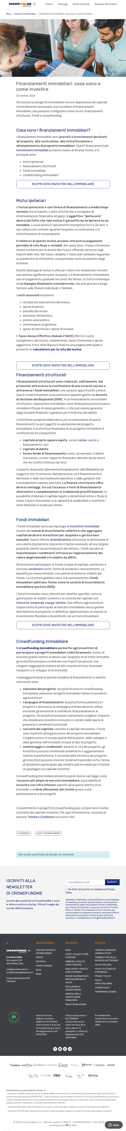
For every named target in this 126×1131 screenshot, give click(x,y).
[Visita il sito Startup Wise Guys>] (27, 1065)
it (7, 943)
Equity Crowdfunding (24, 14)
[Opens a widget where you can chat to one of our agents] (114, 1125)
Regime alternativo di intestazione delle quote (77, 979)
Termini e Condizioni (40, 817)
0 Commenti (24, 833)
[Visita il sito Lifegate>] (111, 1065)
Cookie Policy (102, 987)
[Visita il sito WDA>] (33, 1075)
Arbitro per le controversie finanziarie (73, 997)
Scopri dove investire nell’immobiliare (63, 184)
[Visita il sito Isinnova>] (99, 1065)
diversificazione (60, 540)
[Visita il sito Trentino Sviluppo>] (45, 1075)
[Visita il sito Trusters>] (15, 1065)
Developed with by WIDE (63, 1125)
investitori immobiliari (84, 526)
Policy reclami (103, 964)
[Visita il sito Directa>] (93, 1075)
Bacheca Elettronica (106, 4)
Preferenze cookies (105, 991)
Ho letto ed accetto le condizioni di (90, 891)
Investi (49, 4)
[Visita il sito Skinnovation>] (39, 1065)
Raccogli (62, 4)
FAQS (68, 950)
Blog (8, 14)
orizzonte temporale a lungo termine (41, 603)
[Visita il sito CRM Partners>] (81, 1076)
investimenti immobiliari (32, 150)
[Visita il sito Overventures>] (75, 1065)
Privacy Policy (103, 976)
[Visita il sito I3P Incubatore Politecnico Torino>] (57, 1075)
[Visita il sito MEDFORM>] (87, 1065)
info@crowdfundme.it (104, 918)
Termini (77, 910)
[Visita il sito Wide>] (63, 1065)
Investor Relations (75, 1004)
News (38, 974)
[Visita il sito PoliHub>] (69, 1076)
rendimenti (36, 569)
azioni (83, 440)
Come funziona (81, 4)
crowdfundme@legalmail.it (19, 972)
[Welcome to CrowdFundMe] (22, 4)
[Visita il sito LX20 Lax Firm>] (51, 1065)
